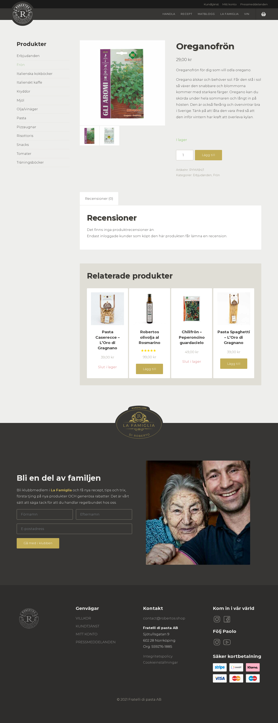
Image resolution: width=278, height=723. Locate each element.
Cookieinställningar (160, 662)
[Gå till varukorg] (264, 14)
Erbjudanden (28, 56)
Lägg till (208, 155)
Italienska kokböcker (35, 74)
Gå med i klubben (38, 543)
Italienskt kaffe (29, 82)
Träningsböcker (30, 162)
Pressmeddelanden (254, 4)
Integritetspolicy (158, 656)
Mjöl (20, 100)
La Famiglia (229, 13)
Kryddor (23, 91)
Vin (246, 13)
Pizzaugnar (26, 127)
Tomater (24, 154)
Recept (186, 13)
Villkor (83, 618)
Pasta (21, 118)
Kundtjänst (211, 4)
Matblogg (206, 13)
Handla (169, 13)
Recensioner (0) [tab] (99, 199)
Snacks (23, 145)
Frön (21, 65)
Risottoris (25, 136)
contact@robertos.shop (164, 618)
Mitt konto (229, 4)
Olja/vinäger (27, 109)
